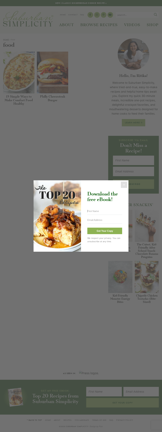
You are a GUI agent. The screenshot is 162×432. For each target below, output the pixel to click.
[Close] (124, 185)
